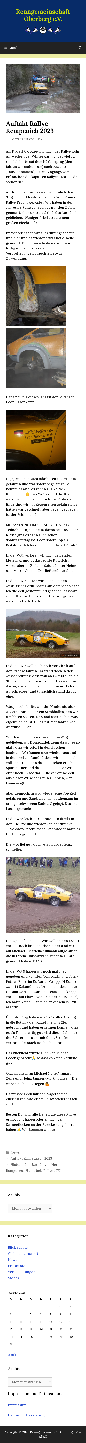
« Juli (12, 1355)
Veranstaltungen (21, 1272)
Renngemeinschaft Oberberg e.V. (43, 15)
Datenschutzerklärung (26, 1415)
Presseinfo (16, 1266)
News (15, 1152)
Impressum (17, 1405)
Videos (13, 1278)
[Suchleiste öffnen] (80, 48)
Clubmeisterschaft (23, 1253)
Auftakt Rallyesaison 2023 (31, 1158)
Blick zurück (18, 1247)
